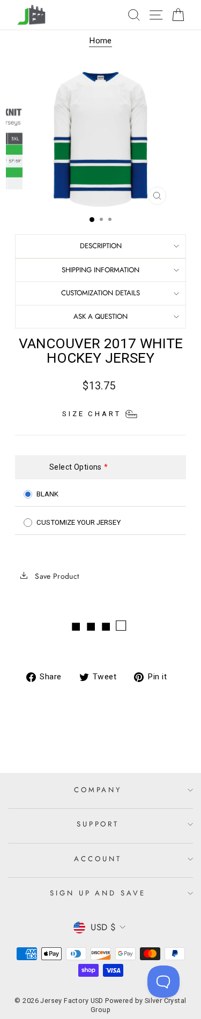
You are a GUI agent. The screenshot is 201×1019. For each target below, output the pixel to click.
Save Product (56, 576)
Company (98, 790)
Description (101, 246)
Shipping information (100, 270)
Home (100, 40)
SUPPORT (98, 824)
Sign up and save (98, 893)
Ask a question (100, 316)
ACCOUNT (98, 859)
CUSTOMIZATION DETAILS (100, 293)
